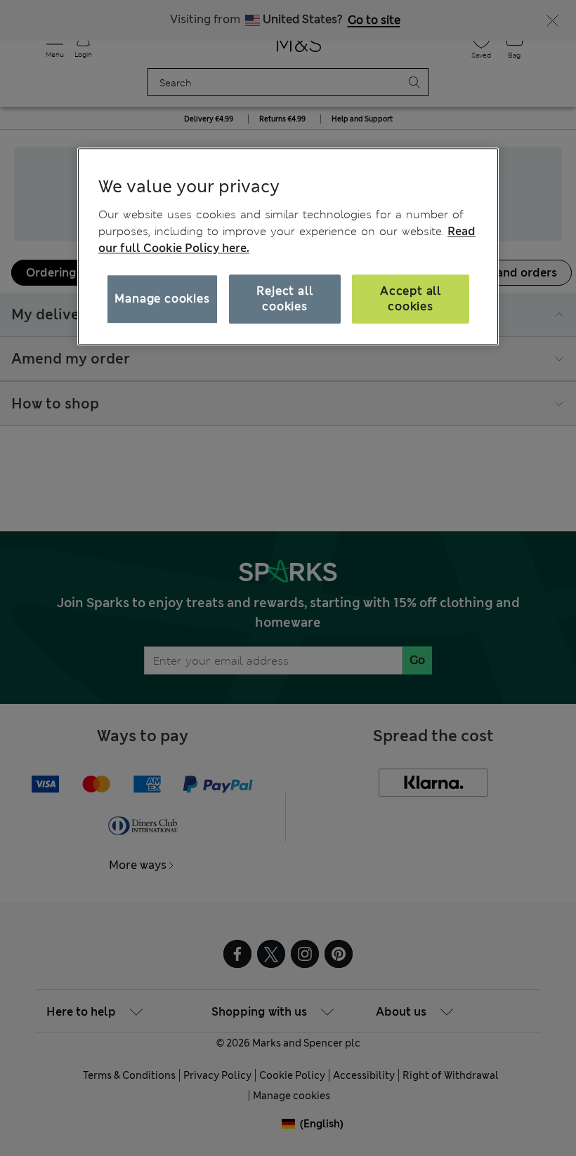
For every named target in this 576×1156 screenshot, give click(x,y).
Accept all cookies (410, 299)
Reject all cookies (284, 299)
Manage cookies (161, 298)
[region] (288, 246)
